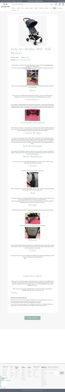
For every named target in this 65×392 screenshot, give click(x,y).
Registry (59, 5)
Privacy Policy (43, 381)
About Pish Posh (44, 369)
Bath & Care (41, 8)
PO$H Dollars (35, 369)
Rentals (46, 8)
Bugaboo (29, 370)
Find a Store (5, 372)
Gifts (51, 8)
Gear (23, 8)
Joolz (25, 281)
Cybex (29, 373)
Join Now (62, 373)
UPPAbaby (30, 372)
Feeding (26, 8)
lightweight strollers (27, 67)
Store (9, 1)
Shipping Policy (44, 373)
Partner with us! (44, 384)
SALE (54, 8)
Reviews (34, 370)
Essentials (14, 10)
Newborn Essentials (61, 1)
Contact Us (14, 1)
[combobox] (32, 4)
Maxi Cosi (29, 376)
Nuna (29, 369)
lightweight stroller (26, 59)
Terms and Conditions (33, 390)
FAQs (18, 10)
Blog (6, 1)
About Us (3, 1)
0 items (63, 5)
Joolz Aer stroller (48, 65)
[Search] (52, 4)
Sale (16, 376)
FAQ (34, 375)
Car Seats (18, 8)
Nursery (31, 8)
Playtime (36, 8)
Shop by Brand (60, 8)
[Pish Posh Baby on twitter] (5, 380)
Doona (29, 375)
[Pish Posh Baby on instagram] (7, 380)
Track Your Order (36, 376)
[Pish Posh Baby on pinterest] (9, 380)
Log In (56, 5)
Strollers (13, 8)
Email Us (4, 370)
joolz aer (18, 59)
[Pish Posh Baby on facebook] (3, 380)
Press (34, 372)
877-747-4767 (19, 1)
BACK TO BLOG (32, 318)
